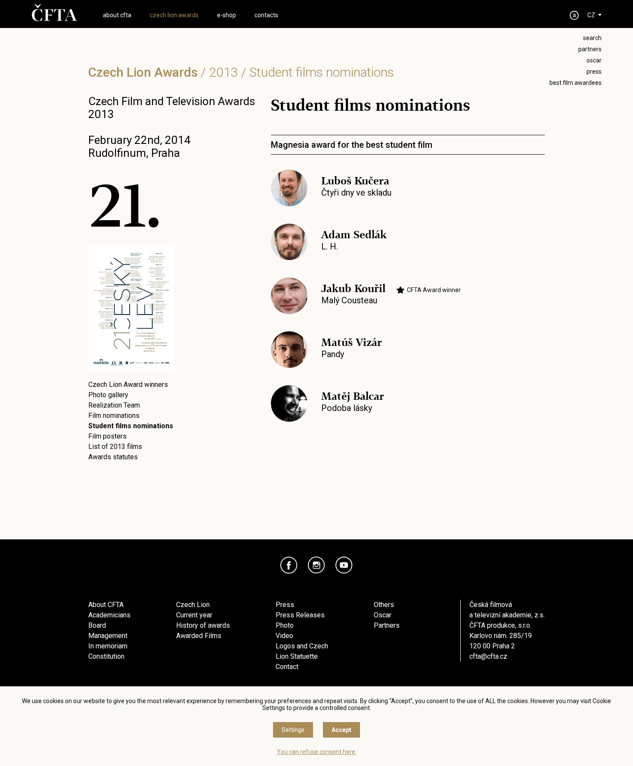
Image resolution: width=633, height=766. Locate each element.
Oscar (382, 615)
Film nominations (114, 415)
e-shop (226, 15)
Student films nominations (130, 426)
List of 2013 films (115, 446)
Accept (341, 729)
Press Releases (300, 615)
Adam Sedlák (354, 234)
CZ (591, 15)
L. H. (329, 246)
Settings (293, 729)
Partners (387, 625)
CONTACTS (266, 15)
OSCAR (594, 60)
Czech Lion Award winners (128, 384)
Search (592, 37)
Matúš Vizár (351, 342)
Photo (285, 625)
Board (97, 625)
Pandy (332, 354)
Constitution (106, 656)
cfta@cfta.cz (488, 656)
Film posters (107, 436)
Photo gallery (108, 395)
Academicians (109, 615)
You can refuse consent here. (317, 751)
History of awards (203, 625)
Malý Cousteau (349, 300)
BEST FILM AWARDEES (575, 82)
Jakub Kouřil (353, 288)
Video (284, 636)
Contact (287, 667)
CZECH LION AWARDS (174, 15)
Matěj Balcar (352, 396)
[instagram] (316, 565)
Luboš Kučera (355, 180)
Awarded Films (198, 636)
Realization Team (114, 405)
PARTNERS (590, 49)
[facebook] (289, 565)
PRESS (594, 71)
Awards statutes (113, 457)
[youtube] (344, 565)
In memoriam (107, 646)
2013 (223, 72)
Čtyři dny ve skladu (356, 192)
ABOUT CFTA (117, 15)
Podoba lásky (346, 408)
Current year (194, 615)
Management (107, 636)
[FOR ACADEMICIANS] (574, 15)
